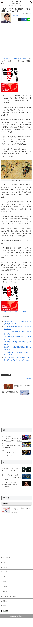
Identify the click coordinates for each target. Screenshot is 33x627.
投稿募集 (5, 581)
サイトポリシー (7, 576)
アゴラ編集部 (14, 512)
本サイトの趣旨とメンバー (10, 596)
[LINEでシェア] (29, 19)
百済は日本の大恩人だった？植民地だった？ (17, 360)
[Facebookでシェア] (22, 19)
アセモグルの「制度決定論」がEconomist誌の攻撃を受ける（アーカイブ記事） (11, 484)
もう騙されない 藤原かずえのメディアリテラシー (21, 508)
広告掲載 (5, 586)
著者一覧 (5, 567)
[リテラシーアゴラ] (5, 510)
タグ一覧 (5, 572)
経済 (3, 443)
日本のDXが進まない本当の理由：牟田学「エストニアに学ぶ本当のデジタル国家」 (11, 477)
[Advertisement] (16, 39)
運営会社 (4, 601)
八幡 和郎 (15, 15)
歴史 (4, 374)
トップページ (6, 557)
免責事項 (5, 605)
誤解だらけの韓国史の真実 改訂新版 (14, 58)
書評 (4, 462)
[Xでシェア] (19, 19)
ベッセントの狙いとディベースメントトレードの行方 (11, 454)
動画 (4, 430)
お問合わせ (5, 591)
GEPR (4, 562)
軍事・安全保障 (6, 436)
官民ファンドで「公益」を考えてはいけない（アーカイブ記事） (11, 469)
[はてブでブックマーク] (25, 19)
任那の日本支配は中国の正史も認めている (17, 357)
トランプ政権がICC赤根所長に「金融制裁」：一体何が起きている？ (11, 439)
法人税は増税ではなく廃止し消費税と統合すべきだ (11, 446)
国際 (9, 374)
